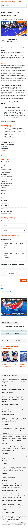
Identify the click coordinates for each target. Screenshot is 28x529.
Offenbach (5, 485)
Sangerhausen (24, 516)
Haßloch (16, 420)
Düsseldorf (9, 408)
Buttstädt (24, 457)
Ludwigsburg (13, 383)
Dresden (9, 446)
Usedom (4, 507)
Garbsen (4, 401)
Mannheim (12, 379)
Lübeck (7, 494)
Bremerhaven (11, 477)
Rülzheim (22, 420)
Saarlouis (11, 430)
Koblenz (4, 418)
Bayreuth (4, 470)
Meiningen (5, 460)
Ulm (18, 381)
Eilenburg (22, 448)
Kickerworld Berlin (12, 39)
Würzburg (4, 469)
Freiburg (25, 379)
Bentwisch (17, 436)
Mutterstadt (5, 421)
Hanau (11, 485)
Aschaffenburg (19, 470)
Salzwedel (22, 517)
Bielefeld (24, 409)
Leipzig (4, 446)
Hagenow (10, 507)
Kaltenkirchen (11, 497)
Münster (4, 411)
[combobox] (15, 5)
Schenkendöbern (22, 438)
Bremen (4, 477)
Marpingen (5, 430)
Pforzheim (23, 381)
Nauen (24, 436)
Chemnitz (16, 446)
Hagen (24, 467)
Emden (16, 516)
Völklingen (19, 430)
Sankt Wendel (14, 428)
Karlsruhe (19, 379)
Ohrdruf (4, 458)
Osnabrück (21, 396)
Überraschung (18, 333)
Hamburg (4, 389)
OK (22, 522)
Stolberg (9, 519)
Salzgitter (12, 397)
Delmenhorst (15, 399)
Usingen (10, 487)
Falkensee (4, 438)
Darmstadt (18, 483)
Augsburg (18, 467)
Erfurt (3, 457)
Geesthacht (21, 495)
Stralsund (15, 506)
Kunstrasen (7, 333)
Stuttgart (4, 379)
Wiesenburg (5, 440)
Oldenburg (11, 504)
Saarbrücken (5, 428)
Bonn (9, 411)
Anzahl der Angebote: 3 (12, 42)
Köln (3, 408)
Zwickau (23, 446)
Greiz (9, 458)
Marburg (17, 485)
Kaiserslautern (16, 418)
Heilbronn (12, 381)
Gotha (14, 458)
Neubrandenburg (6, 506)
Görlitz (9, 448)
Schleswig (4, 495)
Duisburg (4, 409)
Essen (22, 408)
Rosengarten (12, 389)
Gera (8, 457)
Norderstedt (21, 494)
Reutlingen (5, 383)
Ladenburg (13, 421)
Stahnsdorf (19, 440)
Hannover (4, 396)
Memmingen (5, 450)
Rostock (4, 504)
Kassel (11, 483)
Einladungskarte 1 (6, 291)
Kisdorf (4, 497)
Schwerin (18, 504)
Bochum (10, 409)
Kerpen (10, 420)
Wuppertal (18, 409)
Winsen (19, 497)
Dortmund (16, 408)
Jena (12, 457)
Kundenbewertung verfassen (10, 322)
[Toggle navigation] (25, 1)
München (4, 467)
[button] (25, 28)
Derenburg (16, 519)
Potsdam (4, 436)
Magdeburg (9, 516)
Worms (24, 418)
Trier (9, 418)
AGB (2, 288)
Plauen (3, 448)
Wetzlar (4, 487)
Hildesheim (20, 397)
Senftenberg (12, 438)
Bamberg (11, 470)
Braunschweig (13, 396)
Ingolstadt (12, 469)
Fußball (21, 331)
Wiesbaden (5, 483)
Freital (12, 450)
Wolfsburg (5, 397)
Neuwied (4, 420)
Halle (3, 516)
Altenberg (15, 448)
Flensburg (14, 494)
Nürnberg (11, 467)
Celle (22, 399)
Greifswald (23, 506)
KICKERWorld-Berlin (9, 331)
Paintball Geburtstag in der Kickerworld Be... (8, 365)
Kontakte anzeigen (6, 150)
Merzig (22, 428)
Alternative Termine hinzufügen (10, 235)
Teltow (12, 440)
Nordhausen (21, 458)
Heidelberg (5, 381)
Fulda (22, 485)
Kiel (3, 494)
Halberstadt (14, 517)
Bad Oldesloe (12, 495)
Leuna (3, 519)
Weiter (24, 280)
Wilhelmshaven (6, 399)
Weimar (18, 457)
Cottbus (10, 436)
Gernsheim (17, 487)
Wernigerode (5, 517)
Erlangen (19, 469)
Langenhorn (20, 389)
